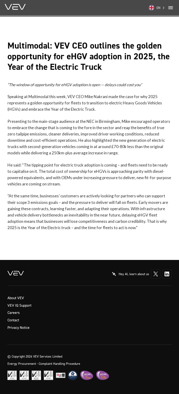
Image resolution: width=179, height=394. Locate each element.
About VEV (15, 297)
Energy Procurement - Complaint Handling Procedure (43, 364)
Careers (13, 312)
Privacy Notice (18, 327)
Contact (13, 320)
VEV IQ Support (19, 305)
